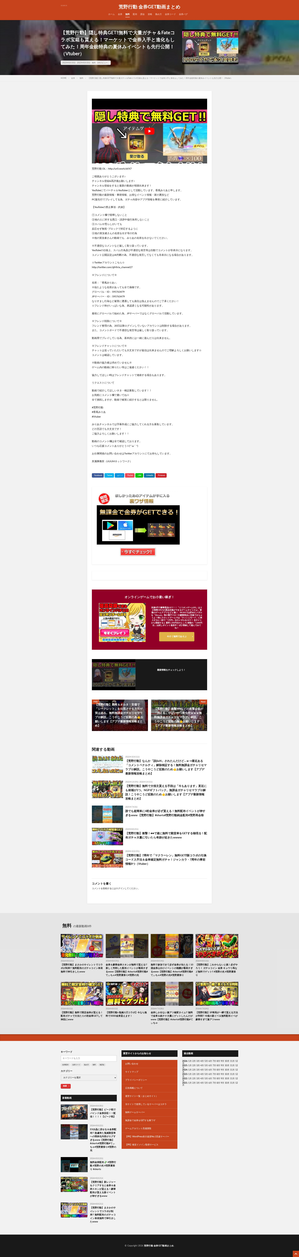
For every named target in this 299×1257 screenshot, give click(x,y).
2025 (184, 1065)
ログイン (120, 888)
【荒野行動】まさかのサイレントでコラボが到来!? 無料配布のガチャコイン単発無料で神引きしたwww (82, 968)
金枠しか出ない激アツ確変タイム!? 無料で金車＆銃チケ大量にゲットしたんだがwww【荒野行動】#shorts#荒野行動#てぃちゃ (172, 1017)
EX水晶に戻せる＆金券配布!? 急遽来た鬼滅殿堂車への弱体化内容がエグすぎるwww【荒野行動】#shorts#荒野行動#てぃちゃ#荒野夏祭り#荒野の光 (103, 1140)
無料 (127, 14)
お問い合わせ (131, 1064)
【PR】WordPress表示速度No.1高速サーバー (147, 1137)
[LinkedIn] (149, 475)
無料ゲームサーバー (135, 1112)
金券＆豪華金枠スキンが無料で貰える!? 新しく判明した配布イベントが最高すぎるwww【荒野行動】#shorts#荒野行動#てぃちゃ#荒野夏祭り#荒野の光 (127, 970)
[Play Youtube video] (149, 131)
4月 (202, 1061)
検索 (65, 1086)
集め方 (158, 14)
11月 (232, 1065)
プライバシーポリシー (136, 1080)
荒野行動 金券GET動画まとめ (149, 7)
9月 (222, 1065)
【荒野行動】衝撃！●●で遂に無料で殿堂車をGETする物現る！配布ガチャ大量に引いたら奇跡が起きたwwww (166, 835)
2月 (194, 1061)
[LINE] (139, 475)
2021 (184, 1083)
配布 (135, 14)
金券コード (170, 14)
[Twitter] (109, 475)
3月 (198, 1061)
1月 (190, 1061)
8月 (218, 1061)
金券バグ (183, 14)
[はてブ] (119, 475)
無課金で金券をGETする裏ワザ (140, 1120)
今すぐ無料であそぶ (177, 636)
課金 (142, 14)
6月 (210, 1061)
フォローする (171, 674)
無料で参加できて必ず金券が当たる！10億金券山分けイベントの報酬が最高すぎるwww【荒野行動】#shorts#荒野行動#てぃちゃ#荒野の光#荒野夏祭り (172, 970)
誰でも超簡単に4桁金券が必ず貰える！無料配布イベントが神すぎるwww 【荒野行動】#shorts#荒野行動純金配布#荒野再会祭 (165, 813)
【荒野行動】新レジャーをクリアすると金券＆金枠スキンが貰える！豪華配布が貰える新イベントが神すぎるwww (103, 1189)
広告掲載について (134, 1088)
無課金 (102, 1065)
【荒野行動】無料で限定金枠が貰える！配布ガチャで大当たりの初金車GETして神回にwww (82, 1016)
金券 (120, 14)
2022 (184, 1079)
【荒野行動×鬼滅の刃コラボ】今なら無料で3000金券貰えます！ (126, 1014)
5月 (206, 1061)
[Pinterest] (161, 475)
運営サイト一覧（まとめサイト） (141, 1096)
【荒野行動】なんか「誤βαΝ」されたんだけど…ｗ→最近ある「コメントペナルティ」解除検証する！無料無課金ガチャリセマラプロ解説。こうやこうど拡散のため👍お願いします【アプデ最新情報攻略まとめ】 (166, 767)
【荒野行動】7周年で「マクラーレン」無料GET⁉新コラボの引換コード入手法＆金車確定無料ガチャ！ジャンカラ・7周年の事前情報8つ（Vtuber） (165, 859)
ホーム (111, 14)
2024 (184, 1070)
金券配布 (65, 1065)
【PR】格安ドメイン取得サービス (141, 1145)
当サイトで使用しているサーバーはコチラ (146, 1104)
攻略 (150, 14)
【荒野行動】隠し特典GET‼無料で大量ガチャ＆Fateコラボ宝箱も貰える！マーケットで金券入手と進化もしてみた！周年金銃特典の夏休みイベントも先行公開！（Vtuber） (160, 78)
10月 (227, 1065)
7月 (214, 1061)
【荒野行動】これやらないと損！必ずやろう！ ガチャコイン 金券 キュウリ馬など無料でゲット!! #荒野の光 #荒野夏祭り (217, 970)
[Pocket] (130, 475)
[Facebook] (98, 475)
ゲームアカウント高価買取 (138, 1128)
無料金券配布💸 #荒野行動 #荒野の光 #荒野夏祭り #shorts (103, 1165)
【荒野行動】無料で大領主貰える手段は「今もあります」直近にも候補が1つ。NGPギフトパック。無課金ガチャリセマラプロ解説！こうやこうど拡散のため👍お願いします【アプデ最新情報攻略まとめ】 (166, 792)
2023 (184, 1074)
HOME (63, 78)
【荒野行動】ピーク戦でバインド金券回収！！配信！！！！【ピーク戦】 (103, 1113)
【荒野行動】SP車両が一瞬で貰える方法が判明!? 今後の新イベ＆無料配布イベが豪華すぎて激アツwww (217, 1016)
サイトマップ (131, 1072)
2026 (184, 1061)
